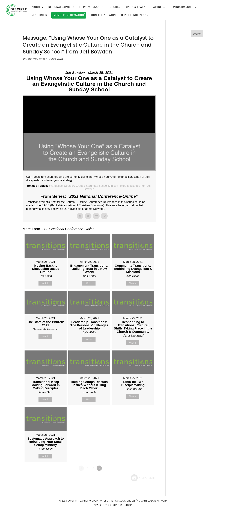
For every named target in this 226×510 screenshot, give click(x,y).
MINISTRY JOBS (183, 7)
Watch (45, 283)
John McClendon (36, 59)
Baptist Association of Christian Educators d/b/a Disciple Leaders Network (123, 500)
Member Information (68, 15)
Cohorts (114, 7)
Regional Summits (61, 7)
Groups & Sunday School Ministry (97, 185)
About (36, 7)
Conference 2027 (133, 15)
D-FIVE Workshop (91, 7)
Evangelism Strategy (61, 185)
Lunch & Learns (135, 7)
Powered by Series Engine (143, 477)
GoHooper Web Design (120, 504)
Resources (39, 15)
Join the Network (104, 15)
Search (197, 33)
